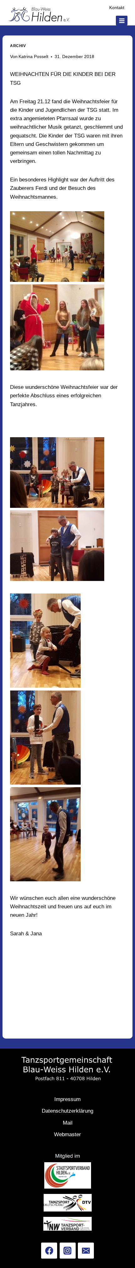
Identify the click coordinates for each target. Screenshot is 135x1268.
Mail (68, 1123)
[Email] (86, 1251)
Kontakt (116, 7)
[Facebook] (49, 1251)
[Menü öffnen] (121, 20)
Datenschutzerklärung (67, 1111)
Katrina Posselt (33, 56)
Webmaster (67, 1134)
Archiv (18, 46)
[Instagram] (68, 1251)
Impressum (67, 1099)
